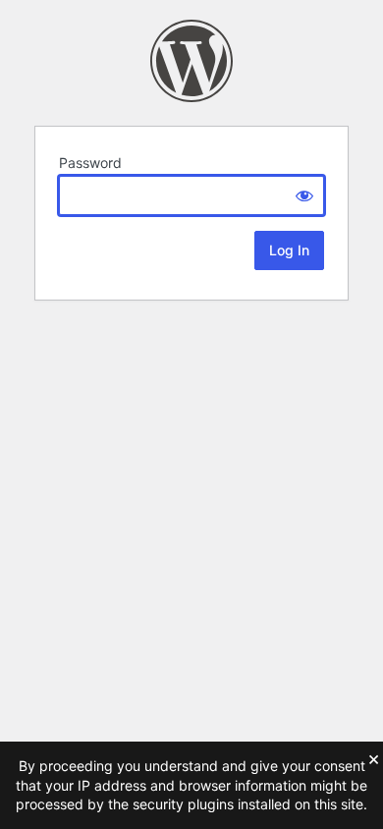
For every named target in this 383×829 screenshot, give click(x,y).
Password (90, 162)
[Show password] (304, 195)
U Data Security (191, 61)
